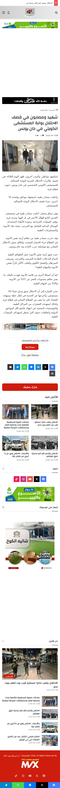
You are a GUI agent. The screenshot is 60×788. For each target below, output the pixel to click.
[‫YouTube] (30, 479)
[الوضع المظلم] (8, 13)
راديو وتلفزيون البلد (11, 755)
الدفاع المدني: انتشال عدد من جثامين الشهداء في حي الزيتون (23, 738)
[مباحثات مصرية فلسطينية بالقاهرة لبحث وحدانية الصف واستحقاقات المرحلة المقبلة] (15, 411)
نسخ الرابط (30, 347)
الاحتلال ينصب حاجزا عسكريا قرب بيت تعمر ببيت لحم (46, 423)
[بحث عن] (56, 13)
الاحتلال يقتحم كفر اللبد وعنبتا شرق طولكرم (35, 3)
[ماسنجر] (31, 367)
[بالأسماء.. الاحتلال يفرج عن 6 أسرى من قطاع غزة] (15, 443)
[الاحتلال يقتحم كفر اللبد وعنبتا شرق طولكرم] (44, 443)
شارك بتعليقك (30, 387)
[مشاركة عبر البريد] (10, 367)
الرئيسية (52, 110)
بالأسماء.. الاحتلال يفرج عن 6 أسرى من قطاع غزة (17, 455)
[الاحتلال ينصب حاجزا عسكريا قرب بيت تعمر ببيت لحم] (44, 411)
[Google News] (30, 355)
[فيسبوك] (52, 367)
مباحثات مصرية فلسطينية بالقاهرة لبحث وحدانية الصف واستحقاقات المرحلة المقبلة (16, 425)
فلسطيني (43, 110)
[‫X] (45, 367)
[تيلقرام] (17, 367)
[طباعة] (52, 373)
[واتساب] (24, 367)
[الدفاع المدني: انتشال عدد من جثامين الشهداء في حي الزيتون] (50, 740)
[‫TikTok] (17, 479)
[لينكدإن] (38, 367)
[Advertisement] (30, 65)
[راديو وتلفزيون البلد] (30, 12)
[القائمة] (3, 13)
